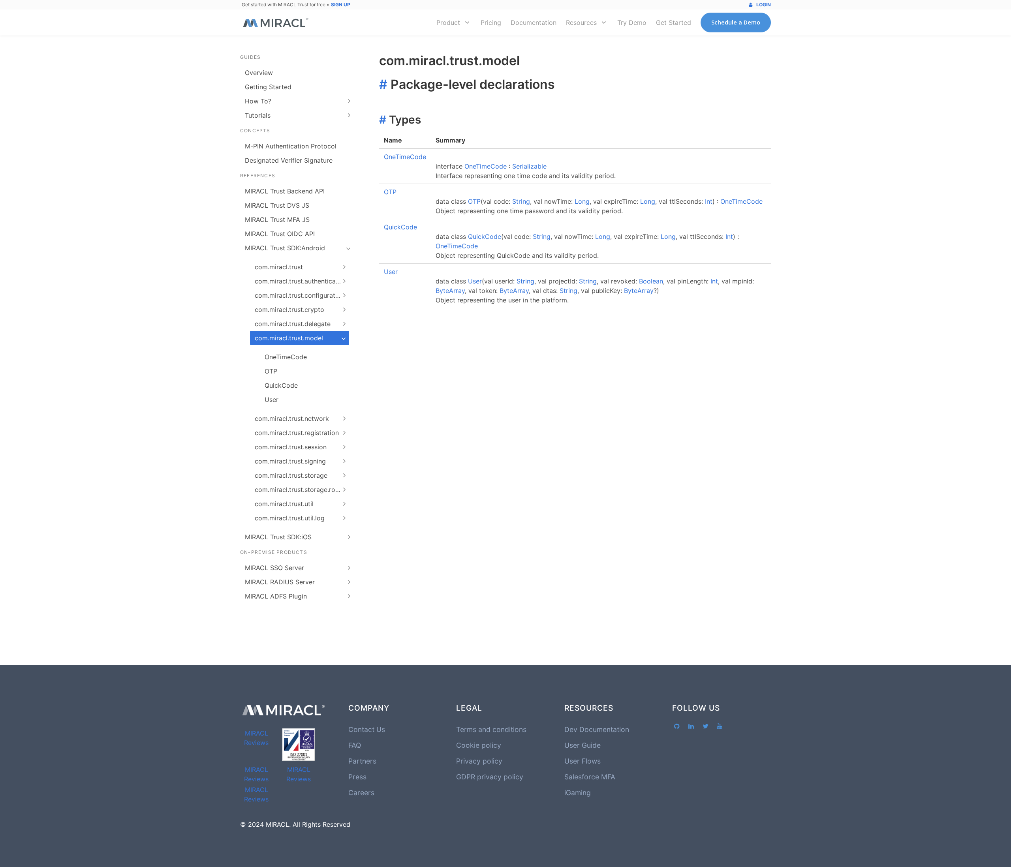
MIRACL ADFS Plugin (276, 596)
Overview (259, 73)
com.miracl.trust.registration (297, 433)
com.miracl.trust (279, 267)
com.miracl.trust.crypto (289, 309)
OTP (271, 371)
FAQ (354, 745)
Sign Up (340, 5)
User (271, 399)
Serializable (529, 166)
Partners (362, 761)
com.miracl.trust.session (291, 447)
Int (708, 201)
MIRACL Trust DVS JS (277, 205)
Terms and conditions (491, 729)
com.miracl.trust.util (284, 504)
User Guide (582, 745)
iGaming (577, 792)
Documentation (533, 22)
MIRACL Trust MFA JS (277, 219)
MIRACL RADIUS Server (280, 582)
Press (357, 777)
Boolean (651, 281)
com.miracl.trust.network (292, 418)
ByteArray (450, 291)
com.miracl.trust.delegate (293, 324)
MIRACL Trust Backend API (285, 191)
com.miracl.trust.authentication (301, 281)
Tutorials (258, 115)
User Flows (582, 761)
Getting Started (268, 87)
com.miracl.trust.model (289, 338)
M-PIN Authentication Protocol (290, 146)
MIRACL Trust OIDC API (280, 234)
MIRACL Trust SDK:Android (285, 248)
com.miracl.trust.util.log (290, 518)
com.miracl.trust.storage (291, 475)
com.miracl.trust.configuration (299, 295)
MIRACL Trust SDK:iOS (278, 537)
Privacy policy (479, 761)
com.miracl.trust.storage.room (300, 490)
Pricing (491, 22)
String (521, 201)
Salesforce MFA (589, 777)
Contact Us (366, 729)
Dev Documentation (596, 729)
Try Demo (631, 22)
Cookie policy (478, 745)
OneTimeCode (286, 357)
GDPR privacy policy (489, 777)
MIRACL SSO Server (274, 568)
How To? (258, 101)
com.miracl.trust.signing (290, 461)
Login (763, 5)
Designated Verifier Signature (289, 160)
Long (582, 201)
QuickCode (281, 385)
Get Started (673, 22)
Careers (361, 792)
